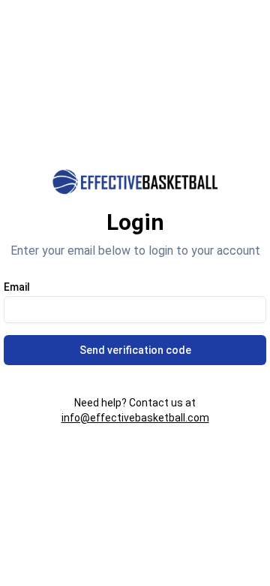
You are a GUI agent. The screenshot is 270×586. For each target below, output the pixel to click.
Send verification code (135, 350)
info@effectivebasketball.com (135, 418)
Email (17, 287)
